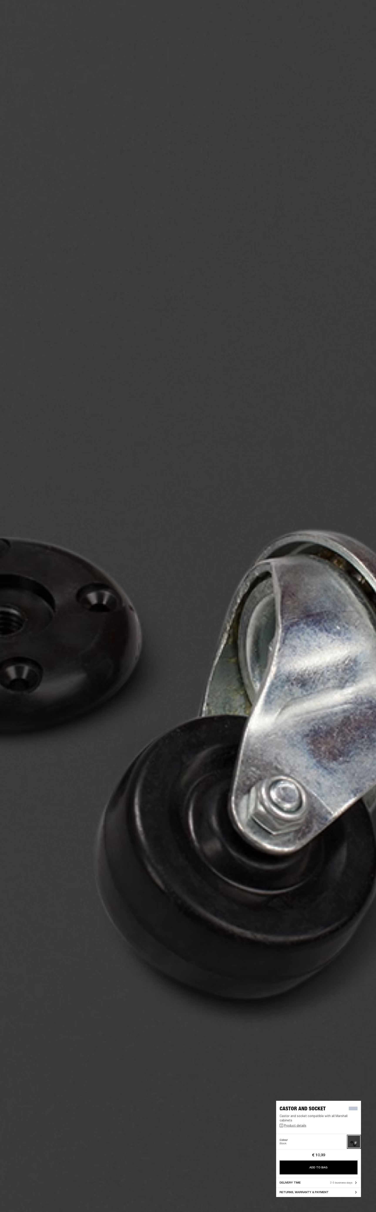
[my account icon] (350, 20)
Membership (314, 9)
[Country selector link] (364, 9)
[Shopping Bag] (357, 20)
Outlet (354, 9)
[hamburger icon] (364, 20)
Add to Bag (318, 1167)
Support (332, 20)
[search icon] (344, 20)
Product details (295, 1125)
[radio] (354, 1142)
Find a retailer (336, 9)
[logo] (17, 17)
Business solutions (290, 9)
